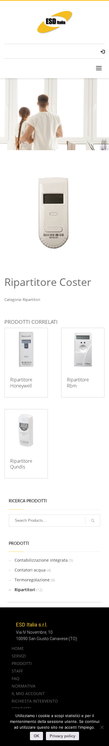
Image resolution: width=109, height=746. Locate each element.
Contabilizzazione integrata (41, 560)
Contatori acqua (30, 570)
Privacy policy (62, 736)
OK (36, 736)
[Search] (92, 521)
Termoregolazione (32, 580)
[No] (102, 727)
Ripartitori (31, 299)
